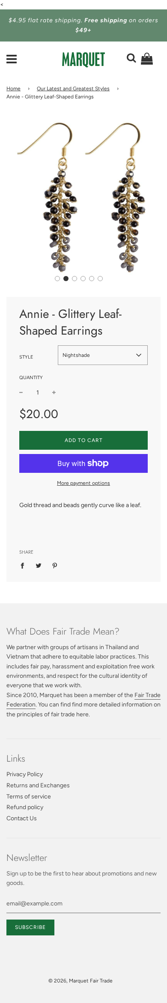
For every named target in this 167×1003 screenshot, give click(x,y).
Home (13, 89)
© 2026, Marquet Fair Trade (80, 981)
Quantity (31, 377)
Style (26, 357)
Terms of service (28, 796)
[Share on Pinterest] (55, 565)
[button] (57, 278)
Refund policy (24, 807)
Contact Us (21, 818)
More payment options (83, 483)
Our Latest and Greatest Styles (73, 89)
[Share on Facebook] (24, 565)
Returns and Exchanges (38, 785)
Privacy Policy (24, 774)
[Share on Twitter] (38, 565)
